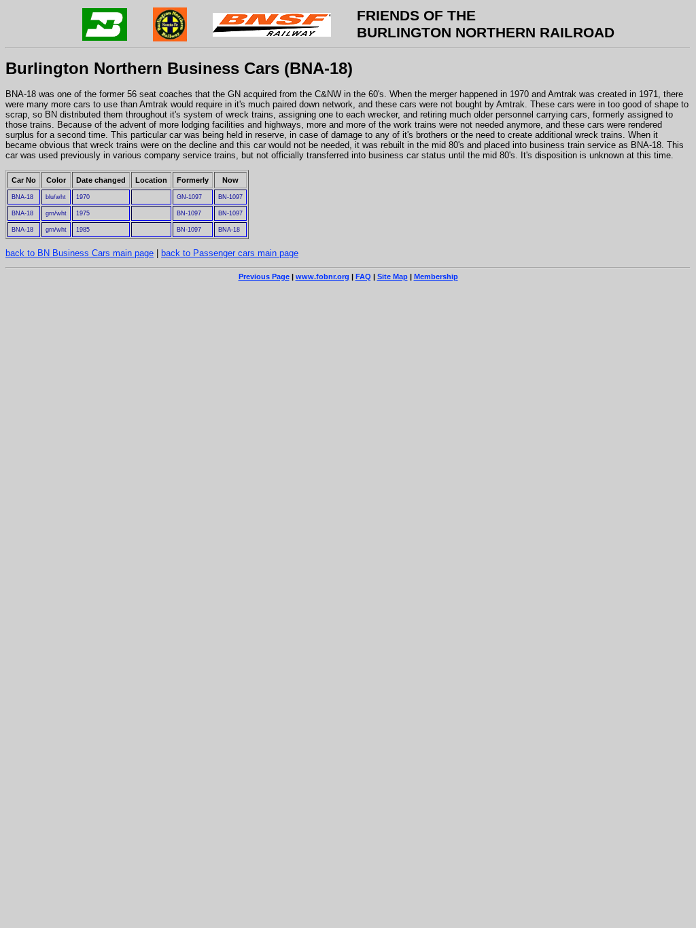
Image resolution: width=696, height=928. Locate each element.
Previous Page (264, 276)
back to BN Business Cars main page (79, 253)
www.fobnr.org (322, 276)
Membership (436, 276)
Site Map (392, 276)
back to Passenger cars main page (229, 253)
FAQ (363, 276)
